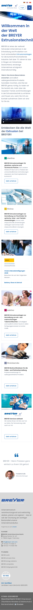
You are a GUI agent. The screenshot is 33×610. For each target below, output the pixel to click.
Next (31, 16)
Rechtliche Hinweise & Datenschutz (16, 601)
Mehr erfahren (11, 181)
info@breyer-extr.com (10, 542)
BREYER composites (7, 564)
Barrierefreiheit (7, 604)
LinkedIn (14, 527)
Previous (1, 16)
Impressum (26, 599)
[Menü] (29, 7)
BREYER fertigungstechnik (9, 567)
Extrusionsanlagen (24, 54)
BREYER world (5, 555)
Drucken (19, 604)
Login (22, 8)
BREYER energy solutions (9, 561)
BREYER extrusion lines (8, 558)
